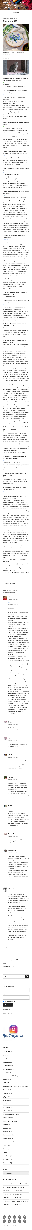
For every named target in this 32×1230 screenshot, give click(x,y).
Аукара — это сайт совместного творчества (13, 5)
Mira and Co (6, 1090)
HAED (4, 1083)
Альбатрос (6, 1093)
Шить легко (6, 1163)
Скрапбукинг (6, 1156)
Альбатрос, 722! (17, 1191)
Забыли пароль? (7, 1013)
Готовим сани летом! (9, 1121)
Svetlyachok (12, 850)
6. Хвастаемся (7, 1069)
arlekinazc (11, 755)
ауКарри (5, 1097)
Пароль (5, 994)
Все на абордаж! (7, 1111)
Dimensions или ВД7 (10, 583)
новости (5, 1145)
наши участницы (7, 1142)
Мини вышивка (7, 1135)
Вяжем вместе (7, 1117)
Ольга (10, 722)
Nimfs (10, 806)
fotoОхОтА (6, 1079)
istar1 (15, 18)
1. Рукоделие (6, 1051)
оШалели (5, 1149)
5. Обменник (6, 1065)
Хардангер (6, 1159)
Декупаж (5, 1124)
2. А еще (5, 1055)
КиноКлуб (5, 1131)
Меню (17, 12)
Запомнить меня (9, 1001)
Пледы (5, 1152)
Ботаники (5, 1100)
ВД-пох (5, 1104)
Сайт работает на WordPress (11, 1226)
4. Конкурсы (6, 1062)
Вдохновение (6, 1107)
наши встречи (7, 1138)
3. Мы (4, 1058)
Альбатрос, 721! (16, 1204)
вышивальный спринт (9, 1114)
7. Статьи (5, 1072)
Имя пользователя (8, 986)
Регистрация (6, 1009)
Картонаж (5, 1128)
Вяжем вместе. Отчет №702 (19, 1184)
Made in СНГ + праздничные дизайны (13, 1086)
